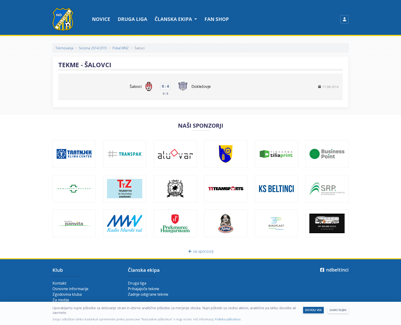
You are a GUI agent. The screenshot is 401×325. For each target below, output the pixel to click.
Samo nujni (338, 310)
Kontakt (59, 283)
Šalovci (136, 86)
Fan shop (216, 19)
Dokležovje (201, 86)
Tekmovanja (64, 48)
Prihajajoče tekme (143, 288)
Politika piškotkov (227, 319)
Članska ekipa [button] (174, 19)
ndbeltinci (337, 270)
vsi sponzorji (202, 251)
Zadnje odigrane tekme (148, 294)
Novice (101, 19)
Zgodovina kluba (67, 294)
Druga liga (132, 19)
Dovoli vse (313, 310)
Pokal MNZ (121, 48)
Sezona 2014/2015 (93, 48)
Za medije (60, 299)
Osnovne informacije (70, 288)
